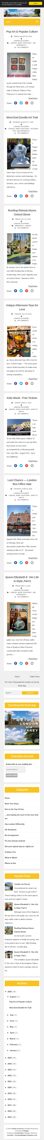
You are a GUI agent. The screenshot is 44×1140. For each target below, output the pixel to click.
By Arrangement (12, 835)
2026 (10, 992)
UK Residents (10, 830)
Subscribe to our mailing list (19, 764)
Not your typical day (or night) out (19, 846)
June (12, 1021)
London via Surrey (22, 884)
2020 (10, 1087)
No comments (23, 47)
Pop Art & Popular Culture (22, 31)
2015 (10, 1117)
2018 (10, 1099)
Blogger (26, 1131)
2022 (10, 1075)
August (13, 997)
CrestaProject (19, 1133)
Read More (32, 98)
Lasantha (10, 1135)
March (13, 1039)
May (12, 1027)
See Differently (23, 131)
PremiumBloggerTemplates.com (26, 1135)
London (13, 43)
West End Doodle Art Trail (22, 117)
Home (17, 677)
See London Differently (14, 824)
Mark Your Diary (25, 43)
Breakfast (19, 226)
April (12, 1033)
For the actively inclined (15, 841)
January (13, 1050)
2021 (10, 1081)
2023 (10, 1070)
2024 (10, 1064)
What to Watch (11, 858)
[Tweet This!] (21, 103)
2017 (10, 1105)
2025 (10, 1058)
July (12, 1015)
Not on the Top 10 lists (14, 809)
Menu (8, 22)
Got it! (35, 3)
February (14, 1044)
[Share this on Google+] (26, 103)
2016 (10, 1111)
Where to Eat (10, 863)
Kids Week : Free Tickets (22, 398)
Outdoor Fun (10, 852)
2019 (10, 1093)
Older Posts (35, 677)
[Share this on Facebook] (15, 103)
